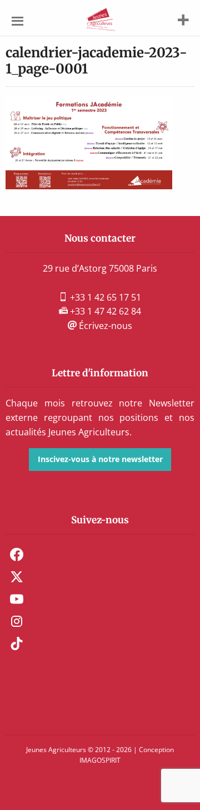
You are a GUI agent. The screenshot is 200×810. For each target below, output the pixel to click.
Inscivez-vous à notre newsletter (100, 459)
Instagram (17, 621)
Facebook (17, 554)
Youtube (17, 599)
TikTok (17, 643)
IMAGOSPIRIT (100, 760)
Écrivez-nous (104, 326)
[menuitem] (100, 554)
